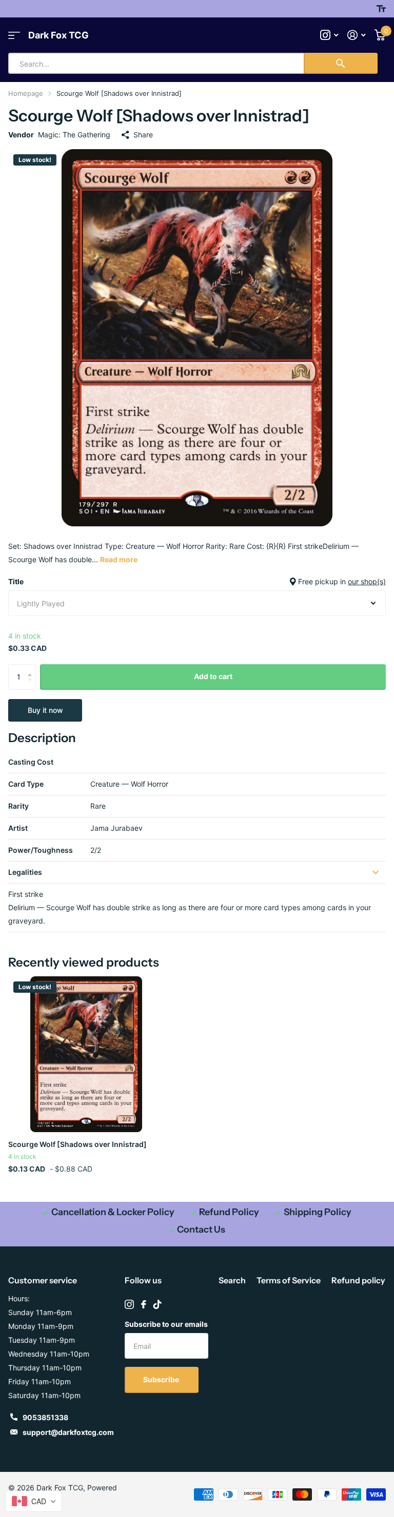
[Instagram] (129, 1304)
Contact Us (201, 1229)
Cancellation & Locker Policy (112, 1212)
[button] (32, 668)
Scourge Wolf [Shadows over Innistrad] (77, 1144)
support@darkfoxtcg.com (68, 1432)
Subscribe (162, 1379)
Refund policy (358, 1280)
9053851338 (45, 1417)
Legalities (25, 872)
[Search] (341, 63)
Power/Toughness (40, 850)
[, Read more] (329, 35)
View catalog (14, 35)
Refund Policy (229, 1212)
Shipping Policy (317, 1212)
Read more (118, 559)
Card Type (26, 784)
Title (197, 581)
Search (232, 1280)
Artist (18, 828)
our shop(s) (367, 581)
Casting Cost (30, 761)
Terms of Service (289, 1280)
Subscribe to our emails (166, 1324)
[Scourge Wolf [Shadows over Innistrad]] (86, 1054)
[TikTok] (157, 1304)
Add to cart (213, 676)
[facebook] (143, 1304)
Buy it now (45, 710)
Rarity (18, 806)
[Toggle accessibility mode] (381, 8)
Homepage (25, 93)
